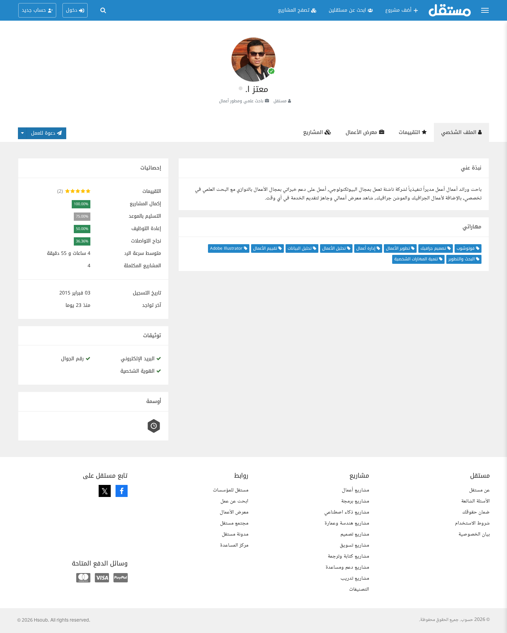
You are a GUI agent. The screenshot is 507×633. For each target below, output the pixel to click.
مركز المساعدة (234, 545)
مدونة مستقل (235, 534)
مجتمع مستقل (234, 523)
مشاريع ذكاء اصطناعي (346, 512)
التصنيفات (359, 589)
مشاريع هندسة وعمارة (347, 523)
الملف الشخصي (459, 132)
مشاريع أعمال (355, 490)
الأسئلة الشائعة (475, 501)
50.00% (82, 229)
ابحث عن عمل (234, 501)
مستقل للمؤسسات (230, 490)
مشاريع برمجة (355, 501)
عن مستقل (479, 490)
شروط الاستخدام (472, 523)
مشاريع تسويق (354, 545)
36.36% (82, 241)
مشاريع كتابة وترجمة (348, 556)
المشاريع (314, 132)
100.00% (81, 204)
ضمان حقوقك (476, 512)
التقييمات (410, 132)
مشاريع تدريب (354, 578)
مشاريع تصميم (354, 534)
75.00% (82, 216)
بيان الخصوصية (474, 534)
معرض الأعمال (362, 132)
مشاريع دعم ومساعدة (347, 567)
